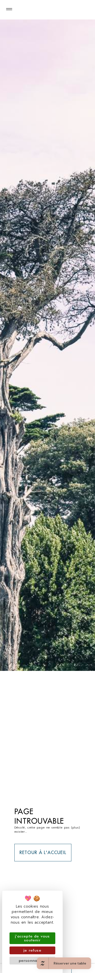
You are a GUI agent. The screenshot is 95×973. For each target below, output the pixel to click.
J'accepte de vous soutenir (32, 938)
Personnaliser (32, 960)
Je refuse (32, 950)
